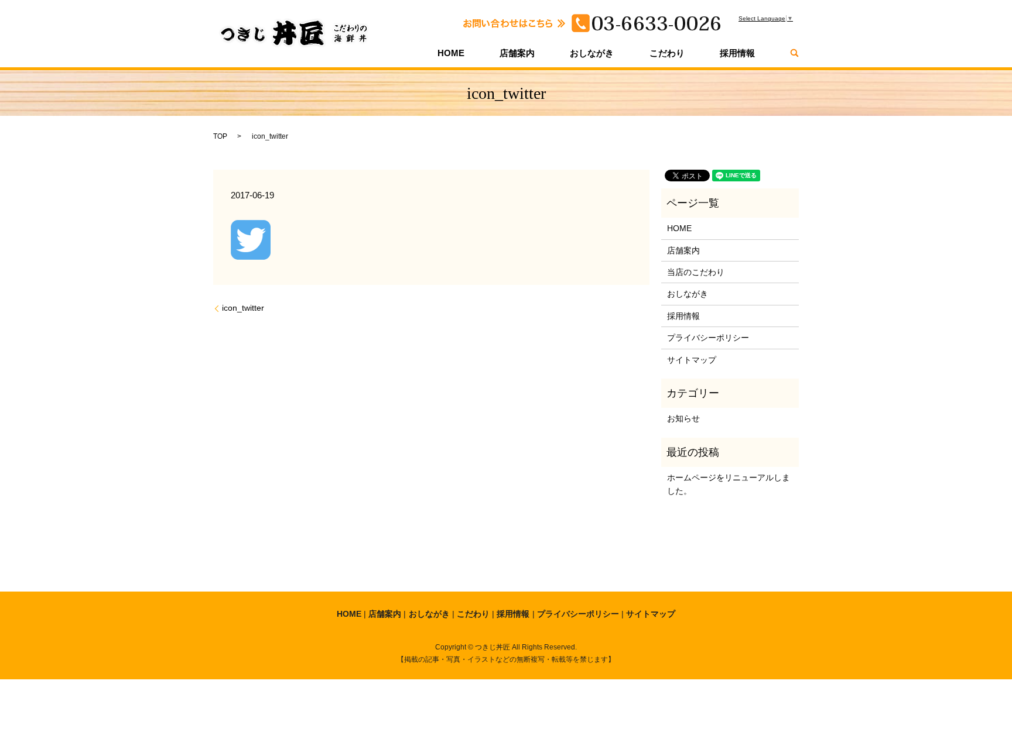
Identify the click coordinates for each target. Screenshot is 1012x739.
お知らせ (683, 418)
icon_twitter (243, 307)
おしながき (592, 53)
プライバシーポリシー (708, 337)
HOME (450, 53)
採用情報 (737, 53)
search (794, 53)
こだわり (667, 53)
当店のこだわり (695, 272)
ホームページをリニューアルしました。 (728, 484)
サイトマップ (691, 360)
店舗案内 (517, 53)
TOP (220, 136)
